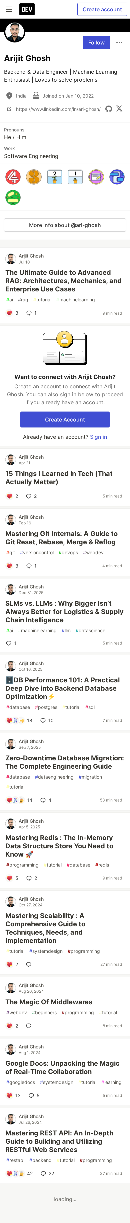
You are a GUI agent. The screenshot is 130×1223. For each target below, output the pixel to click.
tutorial (42, 299)
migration (90, 777)
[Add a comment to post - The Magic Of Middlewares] (30, 1026)
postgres (46, 707)
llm (66, 630)
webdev (93, 552)
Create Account (65, 419)
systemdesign (46, 951)
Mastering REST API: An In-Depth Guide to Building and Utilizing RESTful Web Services (59, 1141)
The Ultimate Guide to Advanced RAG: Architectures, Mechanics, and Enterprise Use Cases (63, 280)
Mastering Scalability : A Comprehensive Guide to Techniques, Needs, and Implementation (45, 928)
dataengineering (54, 777)
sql (90, 707)
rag (23, 299)
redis (102, 865)
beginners (44, 1012)
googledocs (20, 1082)
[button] (13, 177)
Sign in (98, 436)
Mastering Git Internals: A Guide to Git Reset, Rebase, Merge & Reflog (61, 538)
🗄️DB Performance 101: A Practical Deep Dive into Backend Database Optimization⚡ (62, 688)
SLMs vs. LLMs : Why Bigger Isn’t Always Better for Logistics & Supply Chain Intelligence (64, 611)
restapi (15, 1160)
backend (40, 1160)
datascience (90, 630)
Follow (96, 42)
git (10, 552)
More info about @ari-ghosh (65, 225)
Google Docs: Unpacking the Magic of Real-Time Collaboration (62, 1067)
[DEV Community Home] (27, 9)
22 (51, 1173)
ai (9, 299)
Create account (102, 9)
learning (111, 1082)
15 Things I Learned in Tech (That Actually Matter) (59, 478)
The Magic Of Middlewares (48, 1002)
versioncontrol (37, 552)
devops (68, 552)
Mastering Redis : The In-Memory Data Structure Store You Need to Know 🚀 (59, 846)
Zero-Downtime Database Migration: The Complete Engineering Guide (64, 762)
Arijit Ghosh (31, 256)
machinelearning (75, 299)
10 (51, 720)
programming (22, 865)
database (18, 707)
